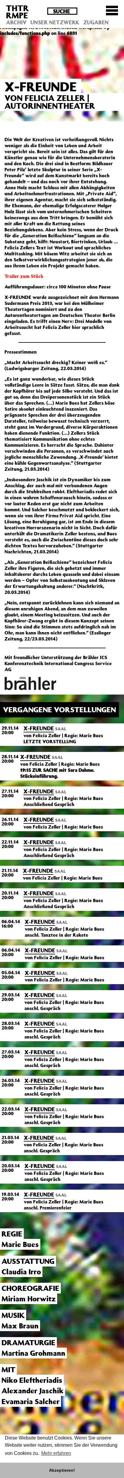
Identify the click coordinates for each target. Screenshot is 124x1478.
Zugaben (96, 22)
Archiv (16, 22)
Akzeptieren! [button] (62, 1470)
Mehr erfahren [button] (56, 1453)
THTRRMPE (17, 11)
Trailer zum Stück (24, 276)
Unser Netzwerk (54, 22)
